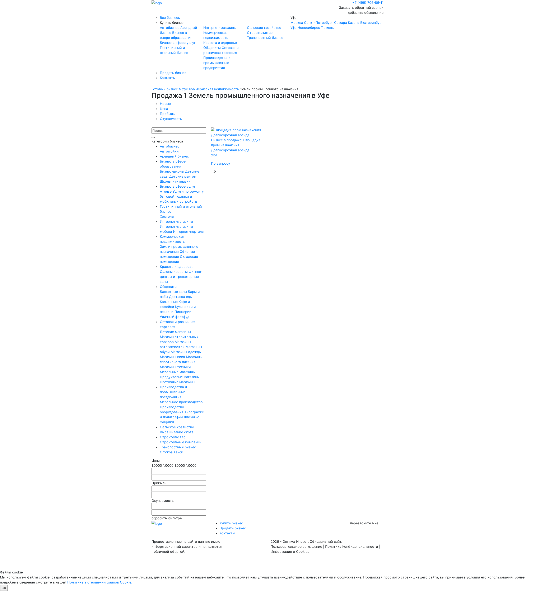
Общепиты (212, 48)
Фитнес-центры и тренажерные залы (181, 276)
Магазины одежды (186, 352)
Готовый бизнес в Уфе (170, 89)
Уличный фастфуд (174, 317)
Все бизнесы (170, 17)
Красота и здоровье (220, 43)
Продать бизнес (173, 73)
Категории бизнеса (167, 141)
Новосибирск (309, 27)
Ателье (166, 191)
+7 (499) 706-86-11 (367, 2)
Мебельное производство (181, 402)
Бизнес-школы (172, 171)
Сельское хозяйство (264, 27)
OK (4, 588)
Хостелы (167, 216)
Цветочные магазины (177, 382)
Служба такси (171, 452)
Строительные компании (180, 442)
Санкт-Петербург (318, 22)
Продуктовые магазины (180, 377)
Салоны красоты (174, 271)
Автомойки (169, 151)
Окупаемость (171, 119)
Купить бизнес (171, 22)
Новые (165, 104)
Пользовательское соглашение (296, 546)
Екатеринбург (371, 22)
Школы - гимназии (175, 181)
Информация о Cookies (290, 551)
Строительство (260, 33)
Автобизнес (170, 27)
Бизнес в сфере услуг (178, 43)
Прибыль (167, 114)
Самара (340, 22)
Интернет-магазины (219, 27)
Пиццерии (183, 312)
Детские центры (182, 176)
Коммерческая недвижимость (214, 89)
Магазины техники (175, 367)
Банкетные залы (174, 292)
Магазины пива (173, 357)
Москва (296, 22)
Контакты (168, 78)
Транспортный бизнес (265, 38)
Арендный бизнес (174, 156)
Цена (164, 109)
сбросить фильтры (167, 518)
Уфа (336, 22)
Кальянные (169, 302)
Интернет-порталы (188, 231)
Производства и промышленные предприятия (217, 63)
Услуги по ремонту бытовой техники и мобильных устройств (182, 196)
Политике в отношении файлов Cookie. (99, 582)
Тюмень (327, 27)
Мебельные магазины (177, 372)
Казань (353, 22)
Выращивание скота (177, 432)
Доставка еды (180, 297)
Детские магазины (175, 332)
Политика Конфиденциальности (351, 546)
